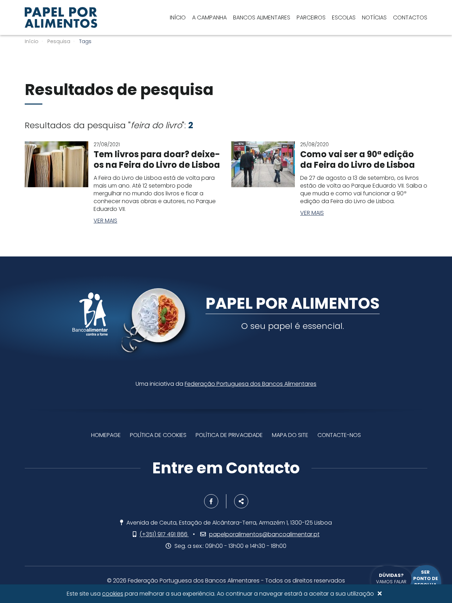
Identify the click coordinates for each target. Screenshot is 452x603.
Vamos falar (391, 578)
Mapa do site (290, 435)
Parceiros (311, 17)
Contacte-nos (339, 435)
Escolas (344, 17)
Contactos (410, 17)
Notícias (374, 17)
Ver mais (105, 221)
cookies (112, 594)
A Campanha (209, 17)
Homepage (106, 435)
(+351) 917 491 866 (164, 534)
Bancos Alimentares (261, 17)
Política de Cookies (158, 435)
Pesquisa (58, 41)
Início (178, 17)
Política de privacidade (229, 435)
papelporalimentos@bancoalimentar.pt (264, 534)
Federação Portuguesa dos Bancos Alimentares (250, 384)
